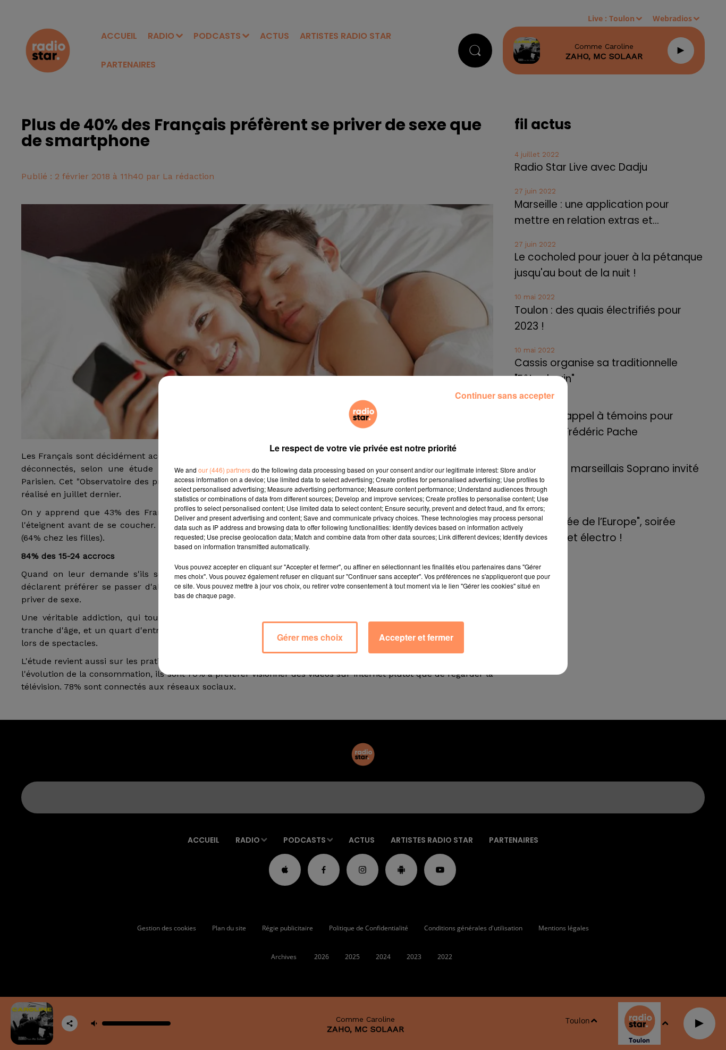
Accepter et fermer (416, 637)
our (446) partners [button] (224, 469)
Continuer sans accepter (504, 395)
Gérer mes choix (310, 637)
